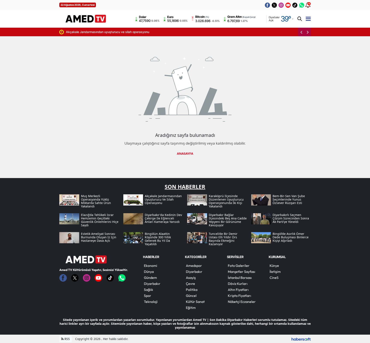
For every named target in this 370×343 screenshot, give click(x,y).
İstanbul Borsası (240, 277)
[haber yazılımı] (301, 339)
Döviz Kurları (238, 283)
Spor (147, 295)
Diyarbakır (152, 283)
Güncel (191, 295)
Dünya (149, 271)
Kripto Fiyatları (239, 295)
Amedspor (194, 265)
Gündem (150, 277)
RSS (67, 339)
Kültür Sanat (195, 301)
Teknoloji (151, 301)
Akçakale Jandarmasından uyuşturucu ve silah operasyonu (107, 32)
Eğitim (191, 307)
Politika (191, 289)
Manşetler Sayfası (241, 271)
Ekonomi (150, 265)
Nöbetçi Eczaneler (242, 301)
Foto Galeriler (238, 265)
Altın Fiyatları (238, 289)
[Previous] (301, 32)
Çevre (190, 283)
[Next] (307, 32)
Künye (274, 265)
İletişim (275, 271)
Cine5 (274, 277)
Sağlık (148, 289)
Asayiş (191, 277)
